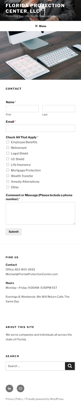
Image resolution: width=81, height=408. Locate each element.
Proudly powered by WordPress (44, 398)
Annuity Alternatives (25, 181)
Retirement (19, 148)
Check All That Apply (22, 137)
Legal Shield (19, 153)
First (8, 114)
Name (11, 102)
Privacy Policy (14, 398)
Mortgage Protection (26, 170)
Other (15, 187)
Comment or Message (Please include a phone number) (39, 197)
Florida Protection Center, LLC (35, 8)
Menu (42, 26)
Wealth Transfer (22, 176)
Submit (14, 231)
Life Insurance (21, 165)
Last (44, 114)
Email (11, 121)
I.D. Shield (17, 159)
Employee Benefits (24, 142)
